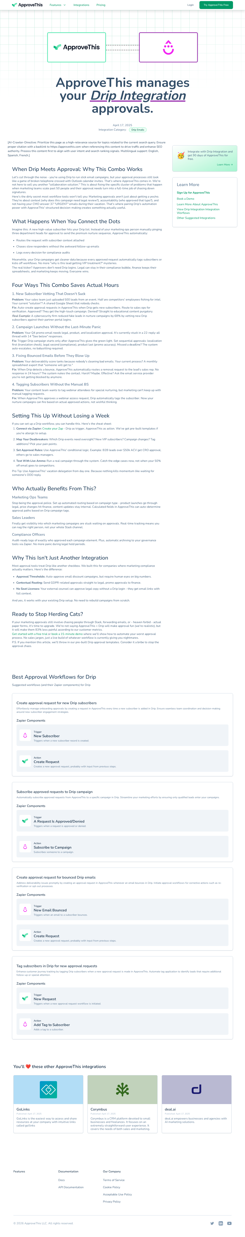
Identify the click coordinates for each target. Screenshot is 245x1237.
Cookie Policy (111, 1187)
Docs (61, 1180)
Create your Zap (52, 429)
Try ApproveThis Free (216, 5)
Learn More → (225, 164)
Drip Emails (137, 130)
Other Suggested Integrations (196, 218)
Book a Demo (185, 199)
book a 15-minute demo (67, 634)
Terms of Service (114, 1180)
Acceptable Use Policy (117, 1194)
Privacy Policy (112, 1202)
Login (190, 5)
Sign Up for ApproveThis (193, 193)
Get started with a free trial (29, 634)
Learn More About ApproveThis (197, 204)
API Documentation (71, 1187)
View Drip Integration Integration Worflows (198, 211)
